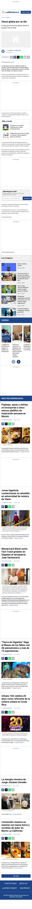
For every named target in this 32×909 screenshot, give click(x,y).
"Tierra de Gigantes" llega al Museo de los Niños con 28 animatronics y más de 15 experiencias (15, 646)
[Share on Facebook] (14, 57)
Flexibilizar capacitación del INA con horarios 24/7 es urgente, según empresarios (23, 300)
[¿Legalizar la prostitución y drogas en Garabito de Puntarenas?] (6, 333)
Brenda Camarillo (7, 561)
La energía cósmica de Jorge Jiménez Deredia (13, 781)
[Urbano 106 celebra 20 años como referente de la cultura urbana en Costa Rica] (15, 724)
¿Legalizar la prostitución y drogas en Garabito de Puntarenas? (5, 348)
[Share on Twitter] (18, 57)
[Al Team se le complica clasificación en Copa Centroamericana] (6, 127)
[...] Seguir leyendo (18, 538)
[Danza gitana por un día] (16, 39)
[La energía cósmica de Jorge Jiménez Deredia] (15, 801)
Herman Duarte (6, 785)
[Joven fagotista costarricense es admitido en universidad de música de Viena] (15, 518)
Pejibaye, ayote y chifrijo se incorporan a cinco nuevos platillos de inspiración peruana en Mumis (14, 410)
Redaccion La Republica (14, 50)
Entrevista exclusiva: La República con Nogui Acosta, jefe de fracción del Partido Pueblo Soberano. (17, 351)
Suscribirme (27, 198)
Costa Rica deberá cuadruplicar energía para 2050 (23, 310)
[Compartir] (28, 57)
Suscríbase (25, 888)
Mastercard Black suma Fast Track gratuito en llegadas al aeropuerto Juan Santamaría (14, 553)
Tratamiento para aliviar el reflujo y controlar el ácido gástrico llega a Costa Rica (19, 135)
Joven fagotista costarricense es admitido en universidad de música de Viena (15, 495)
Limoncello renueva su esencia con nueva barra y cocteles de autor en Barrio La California (15, 826)
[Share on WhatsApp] (21, 57)
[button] (26, 12)
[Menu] (3, 12)
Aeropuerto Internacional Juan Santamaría (13, 600)
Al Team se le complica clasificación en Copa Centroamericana (17, 127)
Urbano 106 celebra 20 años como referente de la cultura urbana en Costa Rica (15, 700)
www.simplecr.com (6, 814)
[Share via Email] (25, 57)
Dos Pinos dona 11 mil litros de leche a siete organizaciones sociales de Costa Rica (23, 277)
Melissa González (7, 419)
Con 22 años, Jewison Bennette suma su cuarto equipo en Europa (22, 288)
